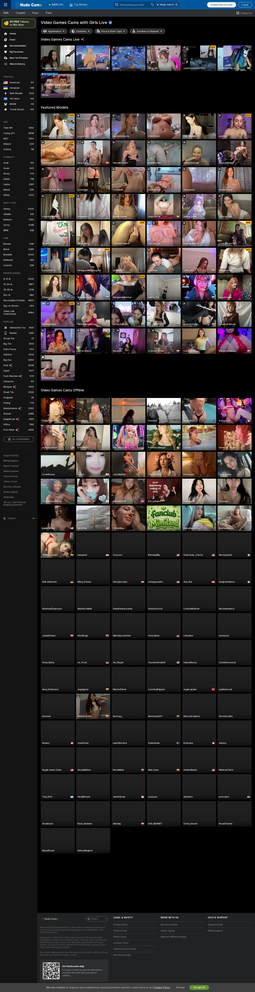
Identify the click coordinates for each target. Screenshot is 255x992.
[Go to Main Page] (28, 4)
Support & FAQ (10, 455)
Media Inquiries (11, 471)
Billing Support (10, 461)
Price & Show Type (111, 31)
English (94, 919)
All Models (8, 497)
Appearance (54, 31)
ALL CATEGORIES (20, 439)
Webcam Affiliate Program (174, 937)
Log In (245, 4)
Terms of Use (10, 481)
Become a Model (11, 487)
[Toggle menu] (5, 4)
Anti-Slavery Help (122, 955)
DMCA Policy (119, 937)
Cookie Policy (162, 987)
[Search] (152, 4)
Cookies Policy (121, 943)
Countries (81, 31)
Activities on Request (148, 31)
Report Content (11, 466)
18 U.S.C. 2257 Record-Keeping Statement (15, 503)
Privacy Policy (10, 476)
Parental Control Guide (124, 949)
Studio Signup (10, 492)
